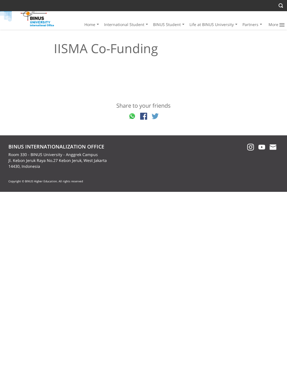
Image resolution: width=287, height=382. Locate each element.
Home (89, 24)
